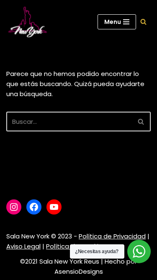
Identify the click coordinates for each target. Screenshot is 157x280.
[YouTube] (54, 207)
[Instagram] (13, 207)
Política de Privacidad (112, 236)
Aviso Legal (23, 246)
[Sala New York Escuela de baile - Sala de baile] (27, 21)
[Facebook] (33, 207)
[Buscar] (143, 21)
